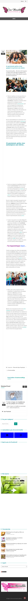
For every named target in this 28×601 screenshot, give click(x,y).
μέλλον (8, 195)
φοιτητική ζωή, (21, 103)
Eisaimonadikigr (11, 370)
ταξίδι (14, 238)
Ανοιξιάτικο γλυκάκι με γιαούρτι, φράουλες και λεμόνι (14, 538)
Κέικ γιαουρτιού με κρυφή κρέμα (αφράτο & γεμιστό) (14, 550)
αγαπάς (24, 327)
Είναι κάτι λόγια (16, 367)
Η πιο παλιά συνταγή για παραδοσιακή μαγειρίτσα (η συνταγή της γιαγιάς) (16, 555)
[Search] (15, 423)
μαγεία (20, 258)
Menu (22, 1)
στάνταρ (22, 188)
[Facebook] (7, 435)
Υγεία (5, 411)
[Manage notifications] (25, 598)
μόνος (23, 215)
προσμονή (23, 121)
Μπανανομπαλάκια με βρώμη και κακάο (16, 543)
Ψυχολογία (22, 367)
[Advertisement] (14, 36)
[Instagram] (20, 435)
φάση (21, 232)
